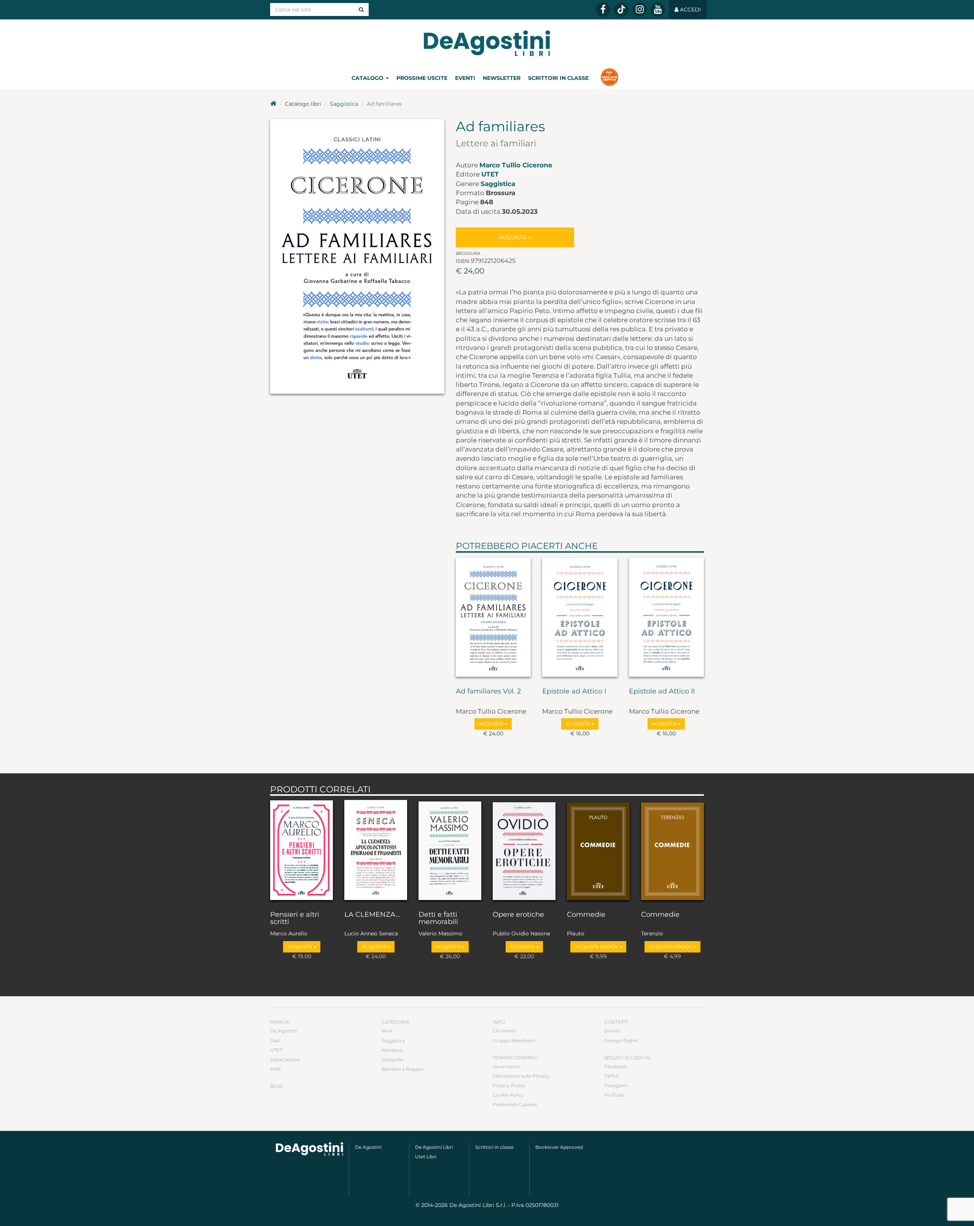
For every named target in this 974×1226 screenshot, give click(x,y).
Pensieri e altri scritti (294, 918)
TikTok (611, 1076)
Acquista (513, 237)
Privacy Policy (509, 1085)
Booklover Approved (559, 1147)
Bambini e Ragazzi (402, 1069)
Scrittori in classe (558, 78)
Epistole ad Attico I (574, 691)
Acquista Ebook (597, 946)
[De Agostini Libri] (273, 103)
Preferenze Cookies (515, 1104)
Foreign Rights (621, 1040)
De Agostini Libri (434, 1147)
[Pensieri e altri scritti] (301, 851)
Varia (387, 1031)
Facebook (615, 1066)
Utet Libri (425, 1156)
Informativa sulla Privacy (521, 1076)
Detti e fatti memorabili (438, 918)
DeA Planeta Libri (487, 43)
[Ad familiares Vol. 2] (493, 619)
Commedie (586, 915)
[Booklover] (609, 78)
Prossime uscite (421, 78)
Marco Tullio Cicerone (515, 165)
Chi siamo (504, 1031)
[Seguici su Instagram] (639, 9)
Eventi (465, 78)
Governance (506, 1066)
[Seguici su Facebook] (603, 9)
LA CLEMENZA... (372, 915)
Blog (276, 1086)
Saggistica (344, 103)
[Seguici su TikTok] (621, 9)
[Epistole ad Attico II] (666, 619)
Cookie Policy (508, 1095)
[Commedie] (598, 851)
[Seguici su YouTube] (658, 9)
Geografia (392, 1059)
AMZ (275, 1069)
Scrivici (612, 1031)
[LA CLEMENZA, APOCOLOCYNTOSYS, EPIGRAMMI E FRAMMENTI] (375, 851)
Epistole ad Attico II (662, 691)
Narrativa (392, 1050)
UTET (490, 174)
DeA (275, 1040)
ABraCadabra (285, 1059)
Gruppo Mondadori (514, 1040)
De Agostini (283, 1031)
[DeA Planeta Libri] (309, 1149)
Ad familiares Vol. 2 (488, 691)
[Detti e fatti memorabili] (450, 851)
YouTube (614, 1095)
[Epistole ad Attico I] (580, 619)
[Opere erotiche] (524, 851)
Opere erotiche (518, 915)
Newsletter (501, 78)
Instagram (616, 1085)
